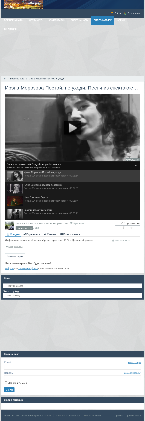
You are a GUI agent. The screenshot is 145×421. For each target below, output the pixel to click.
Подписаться (24, 228)
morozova (18, 247)
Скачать (51, 234)
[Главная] (4, 79)
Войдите (9, 268)
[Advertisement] (72, 49)
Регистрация (134, 362)
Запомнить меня (18, 382)
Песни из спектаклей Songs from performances (34, 164)
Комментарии (15, 256)
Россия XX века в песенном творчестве (26, 167)
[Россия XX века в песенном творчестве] (9, 226)
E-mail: (8, 362)
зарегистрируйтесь (28, 268)
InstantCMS (74, 415)
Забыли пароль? (132, 373)
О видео (14, 234)
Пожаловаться (71, 234)
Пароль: (8, 372)
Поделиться (33, 234)
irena (10, 247)
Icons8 (98, 415)
